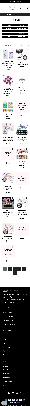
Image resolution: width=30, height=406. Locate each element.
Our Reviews (7, 355)
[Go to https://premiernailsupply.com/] (12, 8)
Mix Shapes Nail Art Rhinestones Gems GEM (8, 251)
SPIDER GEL (21, 37)
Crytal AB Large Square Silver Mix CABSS (22, 106)
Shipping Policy (8, 316)
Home (3, 14)
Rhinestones (11, 14)
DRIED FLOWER (21, 28)
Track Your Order (8, 351)
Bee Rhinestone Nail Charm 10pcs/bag (22, 88)
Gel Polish (6, 374)
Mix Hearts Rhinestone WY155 (8, 237)
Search (5, 335)
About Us (6, 339)
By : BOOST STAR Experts (21, 405)
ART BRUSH (8, 25)
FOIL (8, 34)
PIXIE (8, 37)
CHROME (8, 28)
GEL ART (8, 31)
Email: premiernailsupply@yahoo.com (13, 299)
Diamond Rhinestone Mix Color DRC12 (22, 163)
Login (4, 343)
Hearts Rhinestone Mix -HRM (22, 178)
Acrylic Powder (7, 381)
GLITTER (21, 31)
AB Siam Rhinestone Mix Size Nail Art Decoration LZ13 (8, 90)
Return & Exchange (9, 324)
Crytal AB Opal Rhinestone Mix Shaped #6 (22, 139)
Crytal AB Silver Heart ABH (8, 153)
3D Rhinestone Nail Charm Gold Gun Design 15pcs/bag (8, 64)
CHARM (22, 25)
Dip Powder (6, 377)
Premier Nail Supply (11, 405)
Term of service (8, 320)
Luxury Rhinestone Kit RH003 (8, 212)
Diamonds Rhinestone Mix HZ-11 (8, 188)
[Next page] (15, 273)
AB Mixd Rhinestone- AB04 (22, 63)
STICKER (21, 34)
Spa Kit (5, 385)
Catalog (5, 366)
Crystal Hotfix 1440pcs (8, 115)
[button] (2, 8)
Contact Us (6, 347)
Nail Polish (6, 370)
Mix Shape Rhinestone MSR (22, 229)
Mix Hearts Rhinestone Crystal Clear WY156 (22, 213)
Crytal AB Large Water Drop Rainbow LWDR (8, 139)
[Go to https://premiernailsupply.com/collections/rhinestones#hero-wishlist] (24, 8)
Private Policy (7, 312)
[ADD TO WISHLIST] (12, 49)
